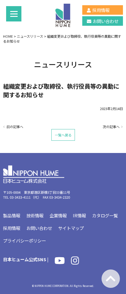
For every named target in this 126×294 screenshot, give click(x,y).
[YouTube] (59, 262)
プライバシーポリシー (24, 240)
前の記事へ (14, 126)
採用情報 (100, 10)
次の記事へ (111, 126)
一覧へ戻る (63, 134)
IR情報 (79, 215)
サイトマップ (71, 228)
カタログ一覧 (105, 215)
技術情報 (34, 215)
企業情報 (58, 215)
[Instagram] (75, 262)
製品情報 (11, 215)
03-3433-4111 (20, 197)
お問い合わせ (105, 21)
